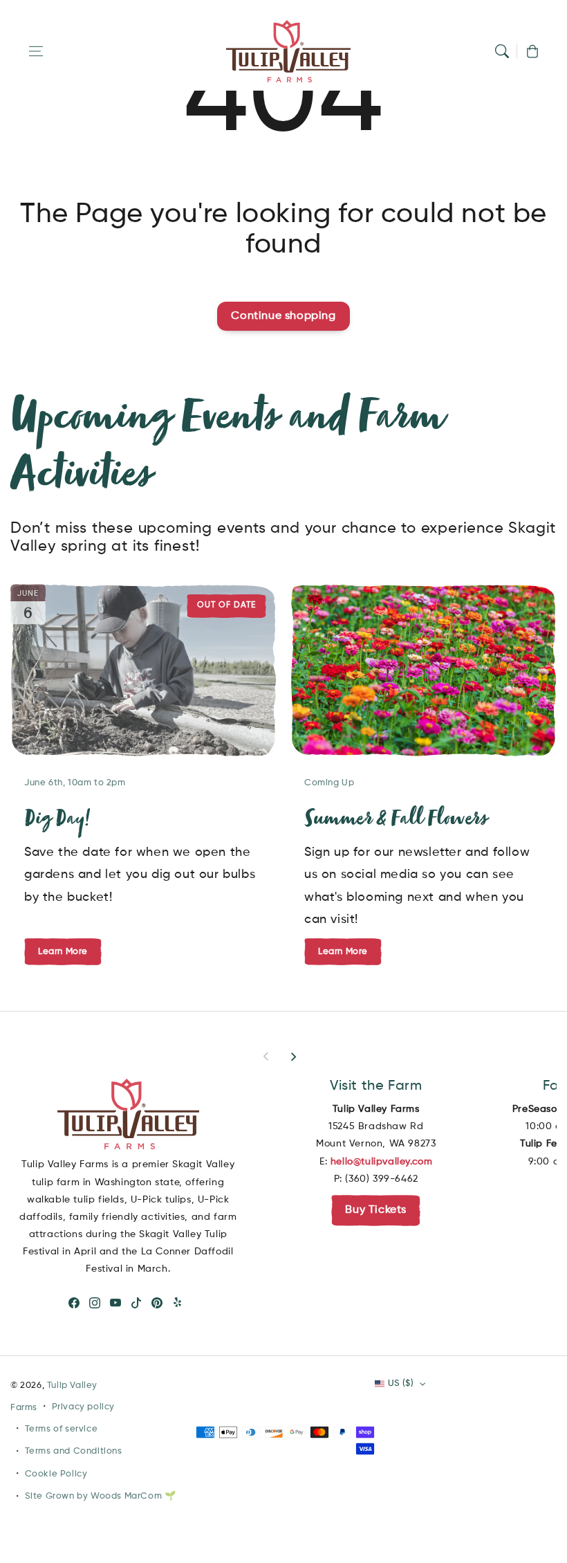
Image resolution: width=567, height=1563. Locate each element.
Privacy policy (83, 1406)
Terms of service (61, 1429)
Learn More (343, 951)
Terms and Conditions (73, 1451)
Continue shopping (283, 316)
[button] (36, 51)
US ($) (400, 1383)
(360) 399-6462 (381, 1179)
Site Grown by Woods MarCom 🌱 (100, 1496)
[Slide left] (266, 1056)
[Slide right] (293, 1056)
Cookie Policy (56, 1474)
